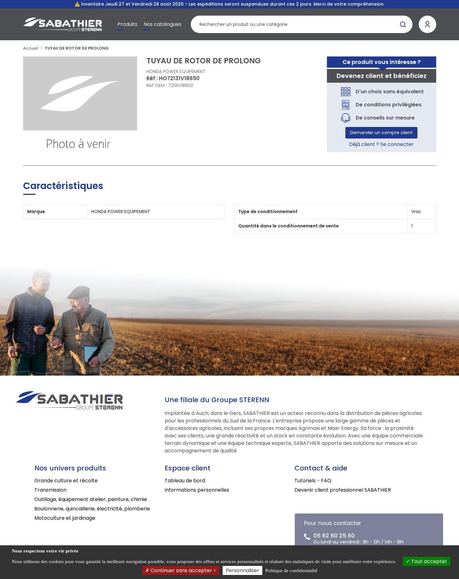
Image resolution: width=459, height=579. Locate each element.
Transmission (50, 490)
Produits (127, 24)
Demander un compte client (381, 132)
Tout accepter (428, 561)
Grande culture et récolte (66, 480)
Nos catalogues (162, 24)
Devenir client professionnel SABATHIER (342, 490)
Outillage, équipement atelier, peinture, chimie (90, 499)
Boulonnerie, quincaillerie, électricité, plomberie (92, 508)
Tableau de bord (185, 480)
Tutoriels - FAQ (312, 480)
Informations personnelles (197, 490)
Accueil (30, 48)
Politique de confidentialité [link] (291, 570)
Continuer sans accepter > (182, 570)
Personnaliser (242, 570)
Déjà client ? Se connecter (381, 144)
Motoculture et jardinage (64, 518)
